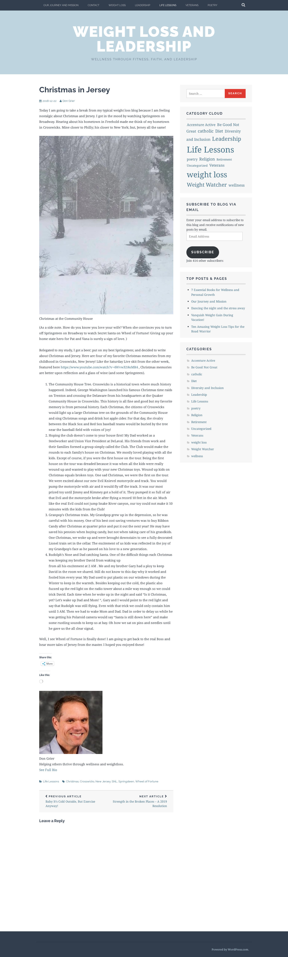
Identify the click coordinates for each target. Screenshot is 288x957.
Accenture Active (201, 124)
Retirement (224, 159)
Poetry (212, 5)
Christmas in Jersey (74, 89)
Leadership (142, 5)
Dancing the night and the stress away (218, 308)
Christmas (72, 781)
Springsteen (126, 781)
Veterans (192, 5)
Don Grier (69, 100)
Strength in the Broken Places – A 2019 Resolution (140, 801)
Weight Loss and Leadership (144, 39)
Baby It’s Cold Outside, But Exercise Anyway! (70, 801)
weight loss (117, 5)
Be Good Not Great (204, 367)
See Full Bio (48, 770)
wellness (237, 185)
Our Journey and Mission (60, 5)
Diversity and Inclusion (207, 388)
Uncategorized (197, 165)
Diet (219, 131)
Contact (93, 5)
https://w (67, 367)
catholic (206, 131)
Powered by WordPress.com (230, 949)
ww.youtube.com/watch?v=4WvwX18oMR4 (106, 367)
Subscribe (202, 252)
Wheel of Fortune (146, 781)
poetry (192, 159)
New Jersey (103, 781)
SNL (114, 781)
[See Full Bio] (59, 770)
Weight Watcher (207, 184)
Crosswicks (87, 781)
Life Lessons (167, 5)
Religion (207, 159)
